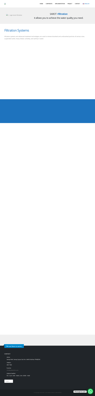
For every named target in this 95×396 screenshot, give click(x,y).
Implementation (60, 3)
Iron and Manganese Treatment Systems (72, 262)
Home (41, 3)
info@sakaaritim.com (12, 370)
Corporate (49, 3)
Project (70, 3)
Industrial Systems (12, 237)
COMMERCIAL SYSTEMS (14, 231)
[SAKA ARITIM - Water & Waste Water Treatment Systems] (9, 3)
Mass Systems (10, 244)
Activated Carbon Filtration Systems (20, 262)
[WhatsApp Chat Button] (90, 391)
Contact (77, 3)
